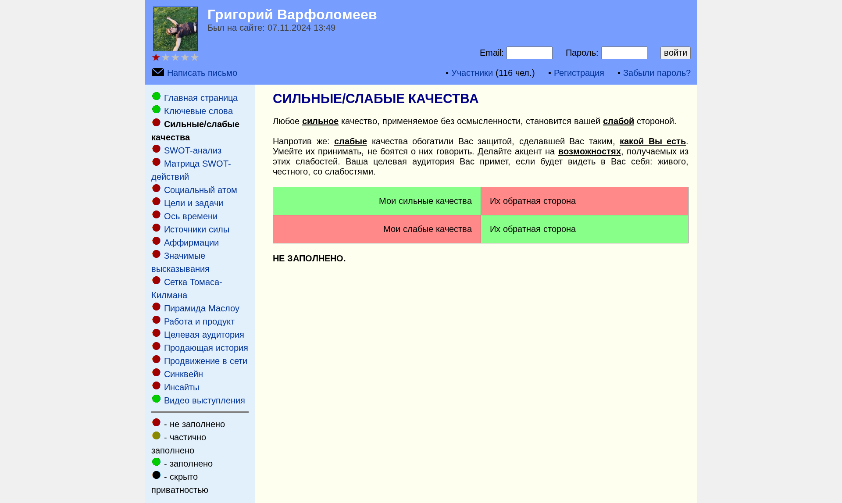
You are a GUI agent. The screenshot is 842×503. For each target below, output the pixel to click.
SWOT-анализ (192, 150)
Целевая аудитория (204, 334)
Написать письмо (202, 73)
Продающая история (206, 348)
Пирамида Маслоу (201, 308)
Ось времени (191, 216)
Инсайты (181, 387)
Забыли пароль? (657, 73)
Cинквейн (183, 374)
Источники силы (196, 229)
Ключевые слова (198, 111)
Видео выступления (204, 400)
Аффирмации (191, 242)
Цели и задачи (193, 203)
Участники (472, 73)
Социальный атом (200, 190)
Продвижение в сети (205, 361)
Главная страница (201, 98)
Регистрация (579, 73)
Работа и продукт (199, 321)
